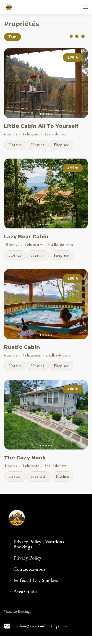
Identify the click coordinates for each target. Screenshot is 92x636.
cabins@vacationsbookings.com (41, 626)
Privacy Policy (27, 557)
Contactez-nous (29, 568)
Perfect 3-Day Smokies (35, 580)
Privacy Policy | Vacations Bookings (38, 544)
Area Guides (25, 591)
